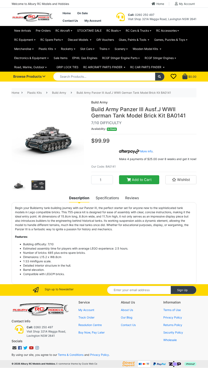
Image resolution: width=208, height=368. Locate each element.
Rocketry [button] (67, 49)
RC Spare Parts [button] (50, 39)
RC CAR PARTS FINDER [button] (146, 67)
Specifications (107, 198)
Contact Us (70, 20)
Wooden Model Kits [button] (146, 49)
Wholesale (170, 340)
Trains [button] (103, 49)
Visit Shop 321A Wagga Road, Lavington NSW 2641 (162, 19)
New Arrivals (22, 30)
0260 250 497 (141, 14)
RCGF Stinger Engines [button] (159, 58)
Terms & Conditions (70, 354)
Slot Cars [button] (86, 49)
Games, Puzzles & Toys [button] (169, 39)
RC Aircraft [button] (62, 30)
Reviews (132, 198)
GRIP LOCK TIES (67, 67)
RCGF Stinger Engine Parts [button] (120, 58)
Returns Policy (172, 325)
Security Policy (173, 332)
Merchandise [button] (22, 49)
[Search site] (160, 76)
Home (160, 3)
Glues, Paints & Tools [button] (133, 39)
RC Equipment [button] (23, 39)
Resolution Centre (90, 325)
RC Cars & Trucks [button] (137, 30)
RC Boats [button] (112, 30)
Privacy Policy (172, 317)
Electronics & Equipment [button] (30, 58)
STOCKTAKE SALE (89, 30)
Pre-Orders (43, 30)
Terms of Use (172, 310)
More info (146, 151)
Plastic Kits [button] (46, 49)
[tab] (79, 198)
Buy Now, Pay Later (91, 332)
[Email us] (14, 347)
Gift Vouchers (105, 39)
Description (79, 198)
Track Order (86, 317)
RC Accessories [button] (166, 30)
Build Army (99, 102)
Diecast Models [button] (78, 39)
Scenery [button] (120, 49)
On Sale (82, 13)
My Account (187, 3)
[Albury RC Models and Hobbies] (32, 16)
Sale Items (60, 58)
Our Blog (126, 317)
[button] (180, 179)
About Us (127, 310)
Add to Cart (141, 180)
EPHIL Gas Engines (84, 58)
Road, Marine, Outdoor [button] (29, 67)
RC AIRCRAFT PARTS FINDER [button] (103, 67)
